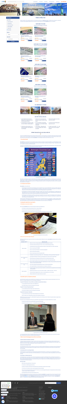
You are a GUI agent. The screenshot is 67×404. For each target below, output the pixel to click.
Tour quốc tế (9, 23)
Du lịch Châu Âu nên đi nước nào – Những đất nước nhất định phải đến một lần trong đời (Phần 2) (26, 120)
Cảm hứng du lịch (51, 1)
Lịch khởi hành (35, 1)
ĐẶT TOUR (30, 40)
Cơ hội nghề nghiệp (41, 392)
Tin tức (40, 389)
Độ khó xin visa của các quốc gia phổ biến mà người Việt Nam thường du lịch (41, 120)
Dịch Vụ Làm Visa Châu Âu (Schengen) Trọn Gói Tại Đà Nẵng (26, 96)
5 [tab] (42, 115)
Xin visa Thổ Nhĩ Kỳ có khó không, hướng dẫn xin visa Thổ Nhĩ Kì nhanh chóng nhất (41, 123)
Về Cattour (45, 1)
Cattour (26, 376)
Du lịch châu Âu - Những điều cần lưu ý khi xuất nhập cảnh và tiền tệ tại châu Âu (40, 127)
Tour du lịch (41, 1)
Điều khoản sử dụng (41, 395)
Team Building (9, 26)
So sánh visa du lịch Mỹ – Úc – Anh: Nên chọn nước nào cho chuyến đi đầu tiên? (54, 127)
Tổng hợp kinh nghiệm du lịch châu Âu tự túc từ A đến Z (54, 120)
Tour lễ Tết (9, 28)
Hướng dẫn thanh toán (42, 397)
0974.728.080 (15, 387)
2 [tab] (39, 115)
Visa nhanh (9, 29)
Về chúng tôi (40, 388)
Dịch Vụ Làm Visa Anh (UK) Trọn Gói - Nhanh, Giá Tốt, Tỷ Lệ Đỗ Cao (40, 36)
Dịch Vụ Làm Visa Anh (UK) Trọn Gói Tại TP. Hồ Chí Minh (40, 56)
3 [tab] (40, 115)
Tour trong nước (10, 21)
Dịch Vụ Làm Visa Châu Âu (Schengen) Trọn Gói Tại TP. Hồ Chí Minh (26, 56)
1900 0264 (64, 1)
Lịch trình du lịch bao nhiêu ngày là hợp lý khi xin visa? (54, 123)
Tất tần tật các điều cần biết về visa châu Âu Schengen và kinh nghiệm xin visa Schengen (27, 127)
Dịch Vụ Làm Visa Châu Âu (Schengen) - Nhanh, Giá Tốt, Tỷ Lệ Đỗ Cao (26, 36)
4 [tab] (41, 115)
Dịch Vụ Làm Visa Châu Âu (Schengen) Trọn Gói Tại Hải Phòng (26, 76)
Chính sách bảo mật (42, 396)
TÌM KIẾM (12, 41)
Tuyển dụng (57, 1)
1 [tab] (38, 115)
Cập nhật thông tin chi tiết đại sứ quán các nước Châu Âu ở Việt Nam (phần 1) (27, 123)
